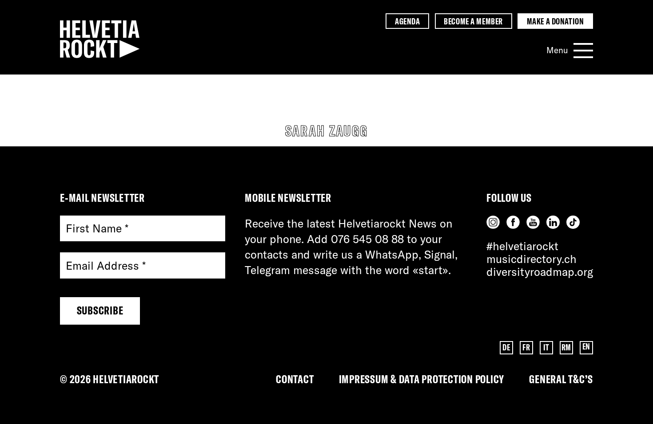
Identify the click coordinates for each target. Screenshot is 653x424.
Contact (295, 379)
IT (546, 347)
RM (566, 347)
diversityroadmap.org (539, 272)
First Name (97, 228)
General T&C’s (561, 379)
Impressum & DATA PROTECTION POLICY (422, 379)
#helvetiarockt (522, 246)
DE (506, 347)
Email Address (106, 265)
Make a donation (555, 21)
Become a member (473, 21)
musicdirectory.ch (531, 259)
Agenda (407, 21)
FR (526, 347)
